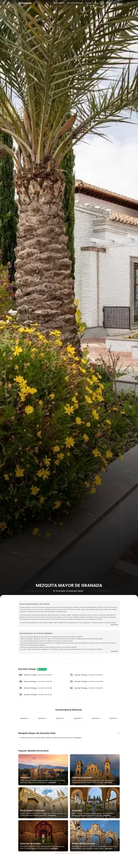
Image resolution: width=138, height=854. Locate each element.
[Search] (102, 3)
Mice (96, 3)
